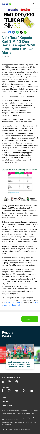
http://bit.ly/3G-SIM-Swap (13, 303)
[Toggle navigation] (36, 4)
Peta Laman (7, 424)
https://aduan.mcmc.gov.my (10, 420)
